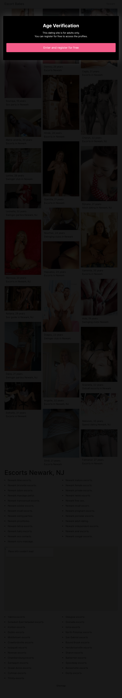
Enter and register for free (61, 47)
